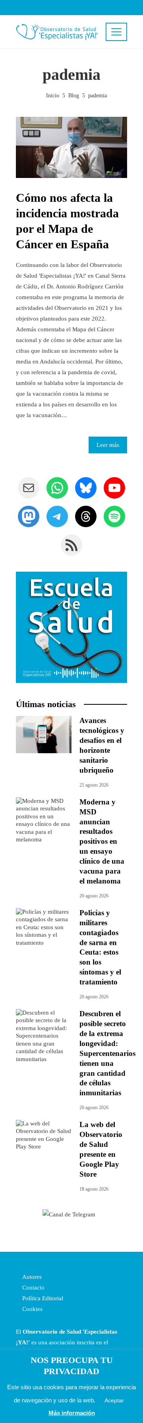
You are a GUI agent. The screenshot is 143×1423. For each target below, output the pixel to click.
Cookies (32, 1309)
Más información (71, 1412)
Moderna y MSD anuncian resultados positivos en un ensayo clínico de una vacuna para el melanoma (101, 842)
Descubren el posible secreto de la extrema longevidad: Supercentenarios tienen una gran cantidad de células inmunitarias (107, 1053)
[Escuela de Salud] (71, 627)
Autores (31, 1277)
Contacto (32, 1287)
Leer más (108, 445)
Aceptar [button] (114, 1400)
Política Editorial (42, 1298)
